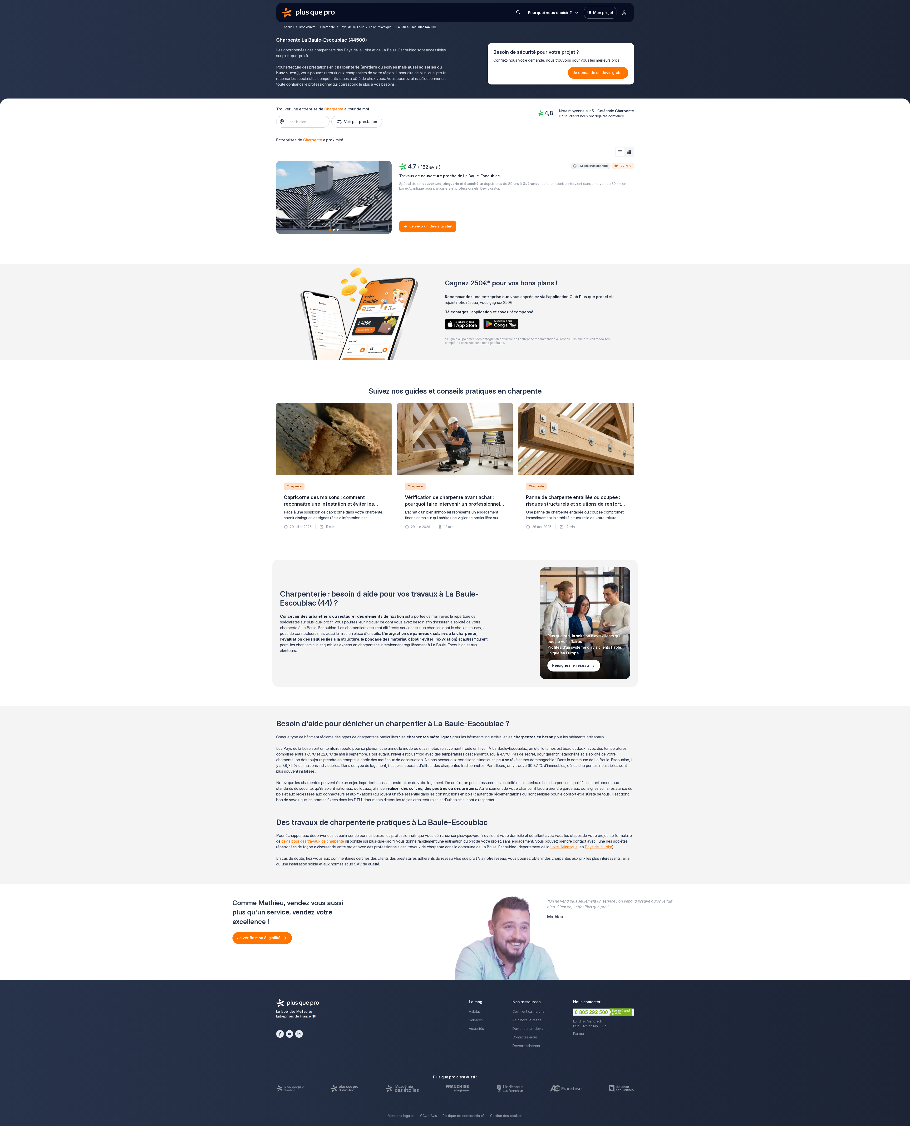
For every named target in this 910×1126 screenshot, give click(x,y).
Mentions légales (401, 1116)
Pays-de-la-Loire (352, 27)
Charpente (327, 27)
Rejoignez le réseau (571, 665)
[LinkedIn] (299, 1034)
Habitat (474, 1011)
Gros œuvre (307, 27)
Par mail (579, 1034)
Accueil (289, 27)
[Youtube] (289, 1034)
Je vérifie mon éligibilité (259, 937)
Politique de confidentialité (463, 1116)
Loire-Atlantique (380, 27)
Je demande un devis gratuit (598, 72)
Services (476, 1020)
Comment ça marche (528, 1011)
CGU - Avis (428, 1116)
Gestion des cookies (506, 1116)
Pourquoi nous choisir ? (550, 12)
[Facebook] (280, 1034)
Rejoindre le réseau (527, 1020)
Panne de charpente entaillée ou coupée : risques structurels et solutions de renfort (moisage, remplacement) (573, 504)
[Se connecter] (624, 13)
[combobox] (305, 121)
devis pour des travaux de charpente (312, 841)
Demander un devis (527, 1029)
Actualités (476, 1029)
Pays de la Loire (598, 846)
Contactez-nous (525, 1037)
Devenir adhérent (526, 1046)
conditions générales (489, 343)
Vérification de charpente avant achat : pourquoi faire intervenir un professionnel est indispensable (452, 504)
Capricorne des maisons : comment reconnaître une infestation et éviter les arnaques (329, 504)
